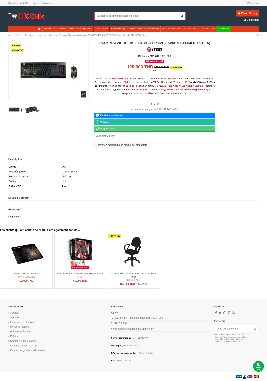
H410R (80, 277)
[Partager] (151, 104)
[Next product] (258, 35)
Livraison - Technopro (41, 3)
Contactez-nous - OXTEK (19, 3)
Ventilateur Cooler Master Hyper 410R (80, 273)
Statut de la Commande (23, 341)
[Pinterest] (158, 104)
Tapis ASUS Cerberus (27, 273)
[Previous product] (256, 35)
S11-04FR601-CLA (167, 109)
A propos (15, 317)
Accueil (14, 312)
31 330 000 (120, 323)
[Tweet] (154, 104)
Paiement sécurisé (20, 331)
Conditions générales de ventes (27, 350)
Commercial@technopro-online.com (134, 328)
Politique (15, 336)
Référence (144, 56)
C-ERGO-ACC (133, 280)
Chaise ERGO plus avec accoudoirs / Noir (133, 275)
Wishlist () (254, 3)
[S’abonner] (255, 328)
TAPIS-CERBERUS (27, 277)
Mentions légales (19, 326)
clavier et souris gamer (143, 109)
